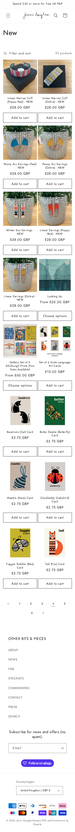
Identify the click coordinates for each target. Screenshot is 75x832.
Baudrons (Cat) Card (20, 432)
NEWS (12, 659)
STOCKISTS (16, 678)
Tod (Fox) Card (55, 564)
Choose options (55, 316)
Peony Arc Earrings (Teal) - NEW (20, 166)
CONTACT (15, 697)
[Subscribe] (61, 748)
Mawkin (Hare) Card (20, 498)
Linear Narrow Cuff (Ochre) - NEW (55, 100)
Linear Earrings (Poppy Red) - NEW (55, 232)
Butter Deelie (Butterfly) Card (55, 434)
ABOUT (13, 650)
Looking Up (55, 296)
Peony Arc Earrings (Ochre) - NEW (55, 166)
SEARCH (14, 716)
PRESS (12, 707)
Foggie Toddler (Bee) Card (20, 566)
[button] (8, 15)
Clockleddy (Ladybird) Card (54, 499)
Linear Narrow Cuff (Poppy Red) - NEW (20, 100)
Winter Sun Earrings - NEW (20, 232)
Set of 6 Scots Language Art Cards (54, 364)
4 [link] (53, 603)
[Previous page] (8, 603)
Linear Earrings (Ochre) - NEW (20, 298)
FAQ (11, 669)
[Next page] (43, 612)
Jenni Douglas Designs (29, 820)
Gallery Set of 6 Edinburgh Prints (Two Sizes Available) (20, 366)
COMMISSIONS (19, 688)
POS (44, 820)
